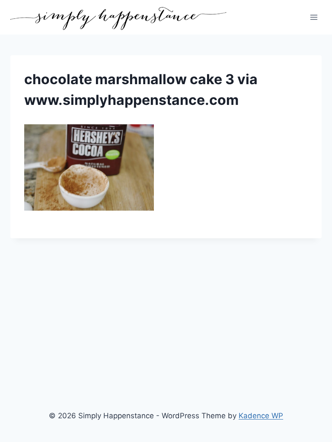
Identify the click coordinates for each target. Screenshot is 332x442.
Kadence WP (261, 415)
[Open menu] (314, 17)
